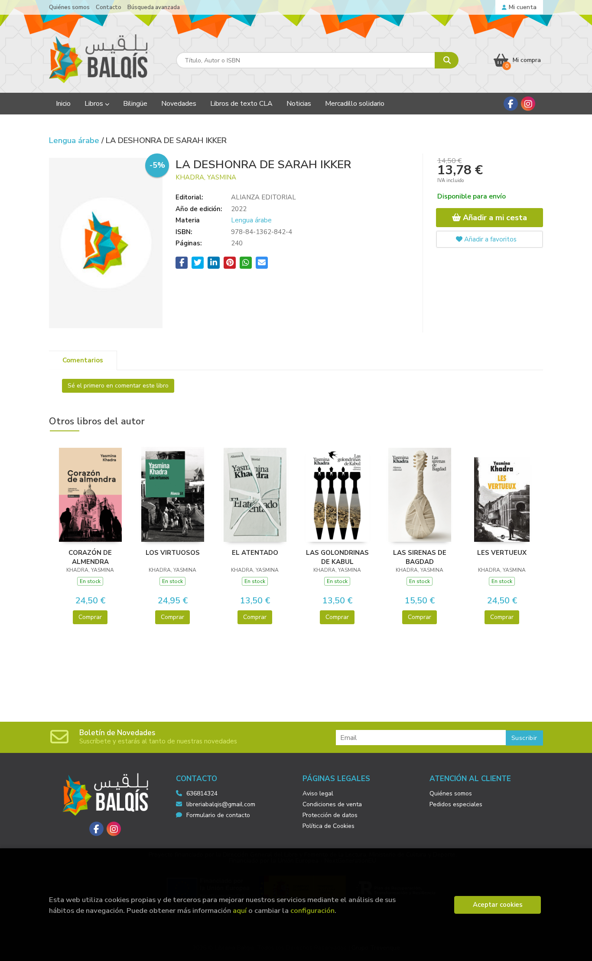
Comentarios (82, 360)
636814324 (202, 793)
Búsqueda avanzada (153, 7)
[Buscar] (447, 60)
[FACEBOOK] (511, 104)
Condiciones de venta (332, 804)
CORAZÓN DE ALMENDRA (90, 557)
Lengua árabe (75, 140)
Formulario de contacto (218, 815)
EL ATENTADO (255, 552)
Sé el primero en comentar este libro (118, 385)
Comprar (90, 617)
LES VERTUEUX (502, 552)
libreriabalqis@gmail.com (220, 804)
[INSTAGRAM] (528, 104)
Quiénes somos (69, 7)
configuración (312, 910)
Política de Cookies (329, 826)
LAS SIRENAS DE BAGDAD (419, 557)
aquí (240, 910)
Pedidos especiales (455, 804)
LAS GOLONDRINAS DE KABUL (337, 557)
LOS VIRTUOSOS (173, 552)
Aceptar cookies (498, 904)
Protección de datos (330, 815)
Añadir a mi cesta (494, 217)
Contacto (108, 7)
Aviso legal (318, 793)
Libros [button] (95, 103)
